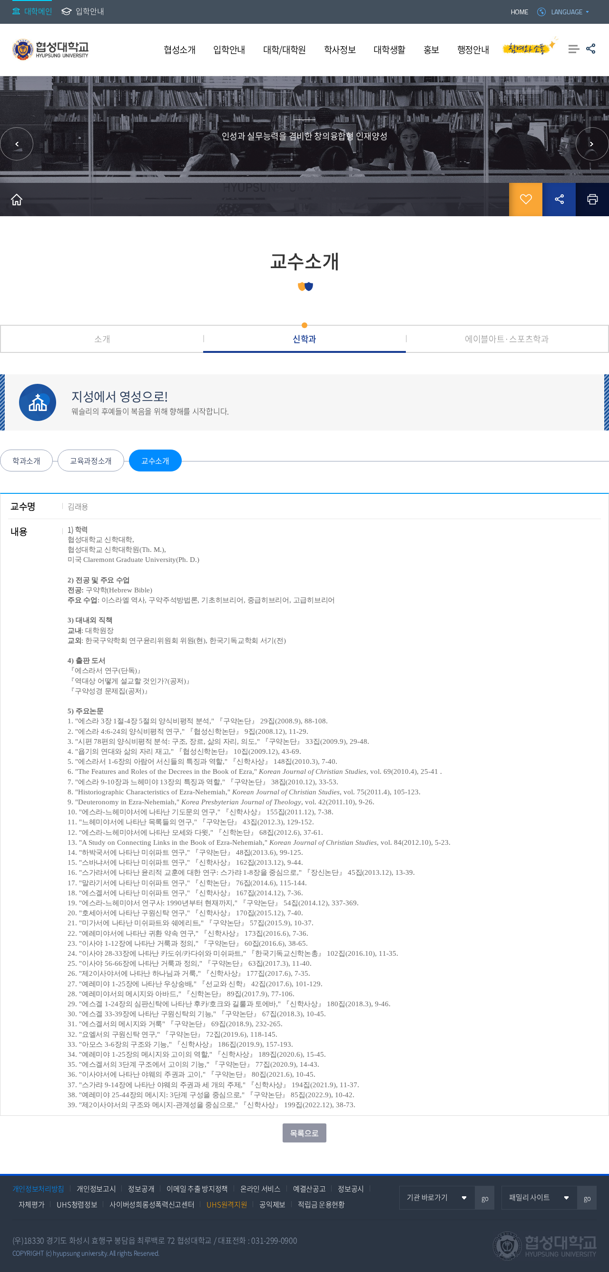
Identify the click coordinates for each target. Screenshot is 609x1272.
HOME (519, 12)
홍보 (431, 49)
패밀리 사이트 (529, 1197)
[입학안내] (592, 143)
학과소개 (26, 460)
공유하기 (591, 48)
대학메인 (38, 11)
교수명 (23, 506)
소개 (102, 338)
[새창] (530, 49)
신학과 (304, 338)
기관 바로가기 (427, 1197)
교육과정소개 (91, 460)
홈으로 (16, 199)
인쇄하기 (592, 199)
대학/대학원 (284, 49)
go (485, 1197)
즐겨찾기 (525, 199)
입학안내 (90, 11)
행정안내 (473, 49)
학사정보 (340, 49)
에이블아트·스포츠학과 (507, 338)
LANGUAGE (566, 12)
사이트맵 (574, 48)
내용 (18, 531)
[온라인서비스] (16, 143)
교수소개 (155, 460)
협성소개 (180, 49)
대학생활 (389, 49)
